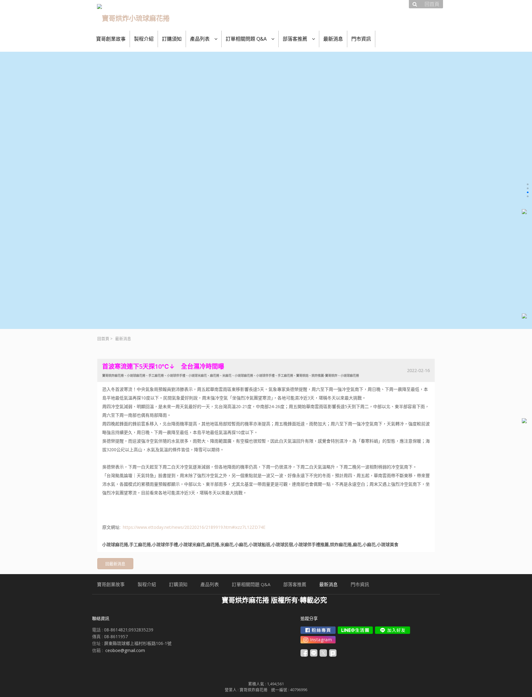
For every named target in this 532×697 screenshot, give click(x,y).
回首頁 (103, 338)
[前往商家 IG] (318, 639)
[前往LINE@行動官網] (355, 630)
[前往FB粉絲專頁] (318, 630)
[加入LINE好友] (392, 630)
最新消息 (123, 338)
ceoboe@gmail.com (125, 650)
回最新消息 (115, 563)
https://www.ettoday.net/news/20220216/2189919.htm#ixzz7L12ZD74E (194, 527)
